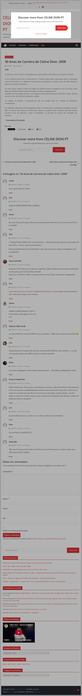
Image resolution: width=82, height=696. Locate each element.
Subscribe (61, 28)
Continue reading (41, 34)
